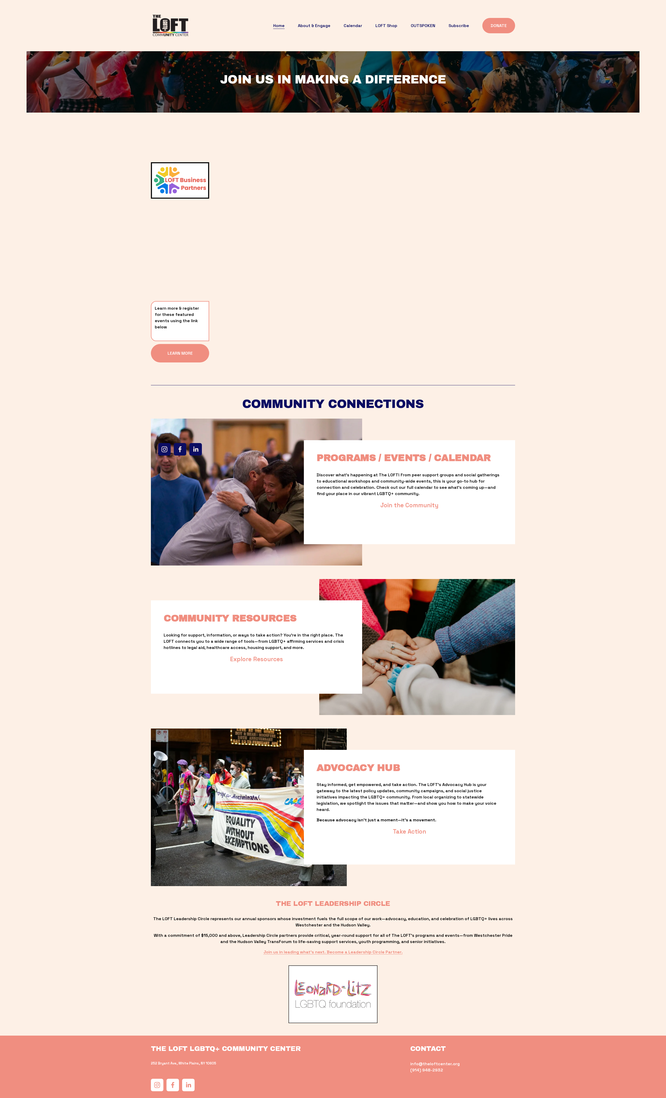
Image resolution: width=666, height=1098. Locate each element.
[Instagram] (164, 449)
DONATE (499, 25)
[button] (250, 211)
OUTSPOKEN (423, 25)
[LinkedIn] (195, 449)
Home (279, 25)
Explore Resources (256, 659)
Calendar (353, 25)
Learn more (180, 353)
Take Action (409, 831)
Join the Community (409, 505)
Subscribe (459, 25)
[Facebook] (180, 449)
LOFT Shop (386, 25)
